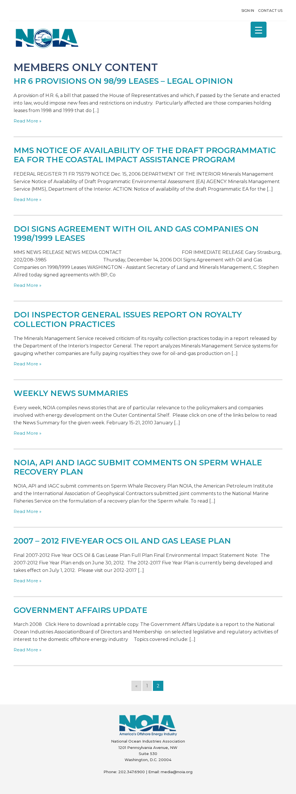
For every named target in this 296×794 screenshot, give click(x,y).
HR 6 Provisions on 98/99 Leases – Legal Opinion (123, 81)
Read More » (27, 121)
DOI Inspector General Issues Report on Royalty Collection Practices (128, 319)
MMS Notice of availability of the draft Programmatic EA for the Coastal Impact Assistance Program (145, 155)
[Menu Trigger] (259, 30)
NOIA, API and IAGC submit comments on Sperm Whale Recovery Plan (138, 467)
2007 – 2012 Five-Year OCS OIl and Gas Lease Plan (122, 541)
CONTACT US (270, 10)
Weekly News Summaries (71, 393)
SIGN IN (247, 10)
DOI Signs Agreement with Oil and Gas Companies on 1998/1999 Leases (136, 233)
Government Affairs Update (80, 610)
